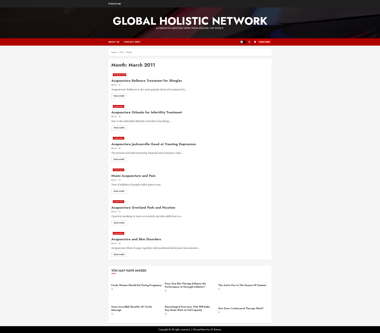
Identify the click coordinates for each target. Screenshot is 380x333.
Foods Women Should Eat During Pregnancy (136, 285)
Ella (115, 85)
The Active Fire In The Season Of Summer (242, 285)
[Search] (249, 42)
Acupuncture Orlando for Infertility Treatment (146, 112)
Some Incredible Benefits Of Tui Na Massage (131, 308)
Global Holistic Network (190, 21)
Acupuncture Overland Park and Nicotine (143, 207)
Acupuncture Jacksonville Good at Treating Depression (153, 144)
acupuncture (118, 106)
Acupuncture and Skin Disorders (136, 239)
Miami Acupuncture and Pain (133, 175)
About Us (113, 41)
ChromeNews (199, 329)
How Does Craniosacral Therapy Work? (241, 308)
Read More (119, 96)
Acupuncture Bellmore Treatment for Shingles (146, 80)
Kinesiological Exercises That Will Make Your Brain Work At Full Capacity (187, 308)
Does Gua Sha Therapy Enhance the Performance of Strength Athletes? (185, 285)
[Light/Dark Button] (243, 41)
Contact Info (132, 41)
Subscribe (264, 41)
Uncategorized (119, 75)
